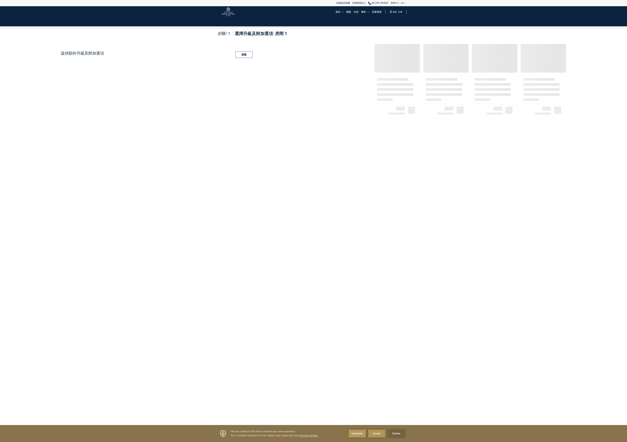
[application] (313, 433)
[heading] (252, 33)
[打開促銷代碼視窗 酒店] (342, 11)
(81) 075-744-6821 (380, 3)
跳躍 (243, 54)
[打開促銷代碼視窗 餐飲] (368, 11)
